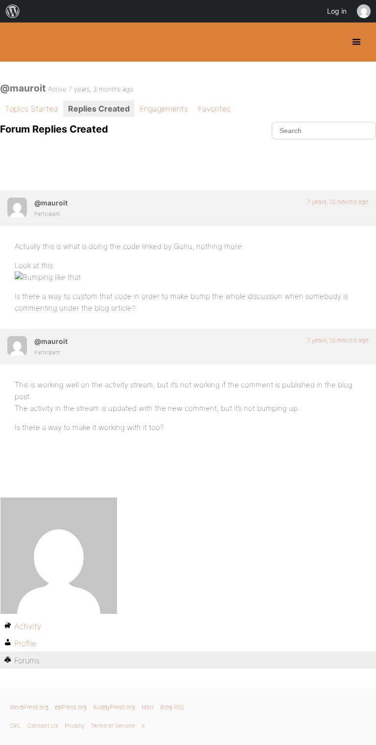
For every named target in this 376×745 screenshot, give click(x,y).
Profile (25, 643)
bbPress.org (71, 707)
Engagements (164, 108)
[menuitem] (12, 11)
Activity (27, 626)
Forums (27, 660)
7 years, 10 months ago (338, 201)
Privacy (74, 725)
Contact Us (42, 725)
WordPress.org (29, 707)
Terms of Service (113, 725)
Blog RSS (172, 707)
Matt (147, 707)
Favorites (214, 108)
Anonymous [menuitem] (363, 11)
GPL (15, 725)
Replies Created (99, 108)
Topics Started (31, 108)
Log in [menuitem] (337, 11)
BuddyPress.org (16, 42)
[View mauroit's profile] (17, 207)
